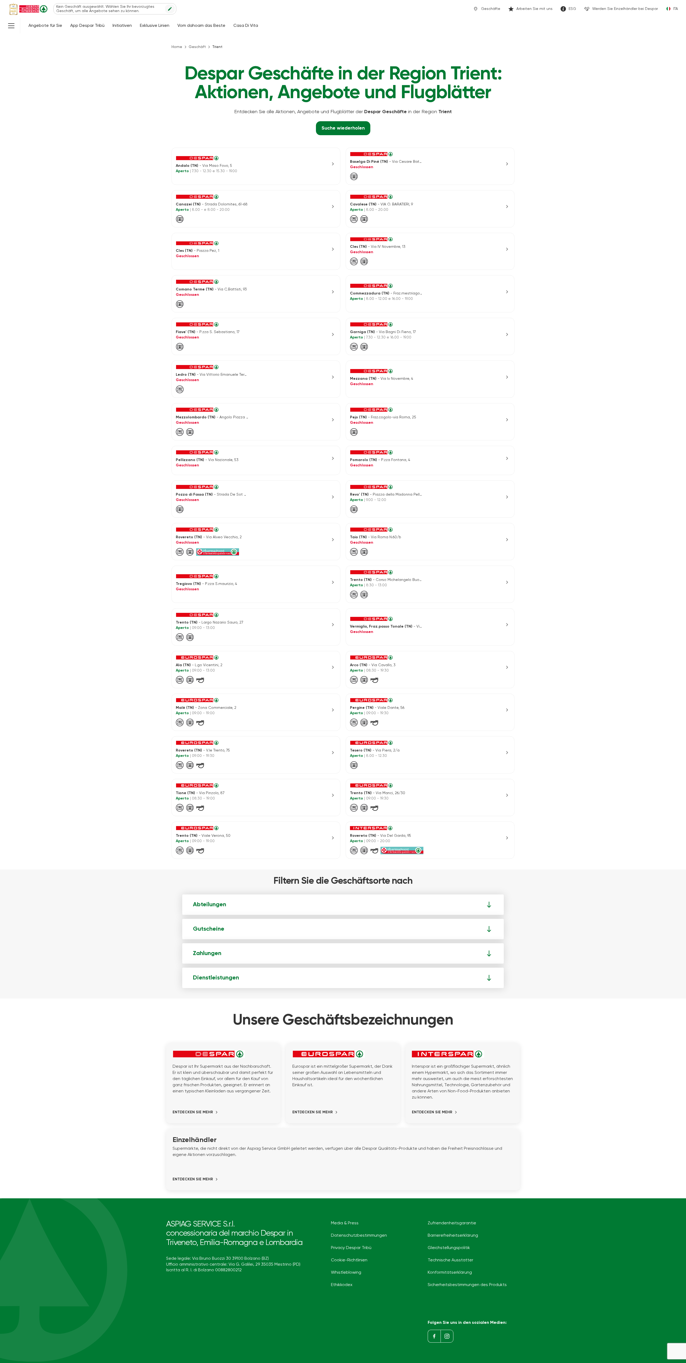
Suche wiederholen (343, 128)
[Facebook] (434, 1336)
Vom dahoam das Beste (201, 26)
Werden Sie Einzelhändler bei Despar (625, 9)
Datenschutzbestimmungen (359, 1235)
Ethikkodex (341, 1285)
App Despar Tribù (87, 26)
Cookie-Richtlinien (349, 1260)
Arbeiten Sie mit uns (534, 9)
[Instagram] (447, 1336)
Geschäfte (490, 9)
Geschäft (197, 47)
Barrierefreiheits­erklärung (453, 1235)
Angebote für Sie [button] (45, 26)
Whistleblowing (346, 1272)
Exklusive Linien (154, 26)
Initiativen (122, 26)
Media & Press (345, 1223)
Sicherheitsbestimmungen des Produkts (467, 1285)
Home (177, 47)
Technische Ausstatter (450, 1260)
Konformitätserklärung (450, 1272)
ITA (675, 9)
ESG (572, 9)
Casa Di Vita (245, 26)
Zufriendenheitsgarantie (452, 1223)
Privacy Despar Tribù (351, 1248)
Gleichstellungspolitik (449, 1248)
